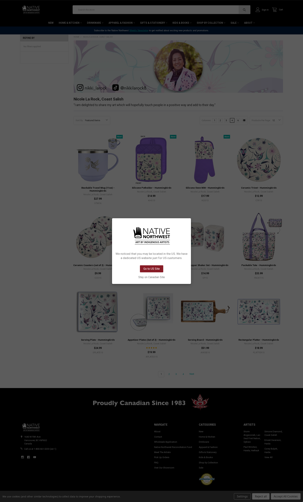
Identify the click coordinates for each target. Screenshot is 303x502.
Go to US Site (151, 268)
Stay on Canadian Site (151, 277)
